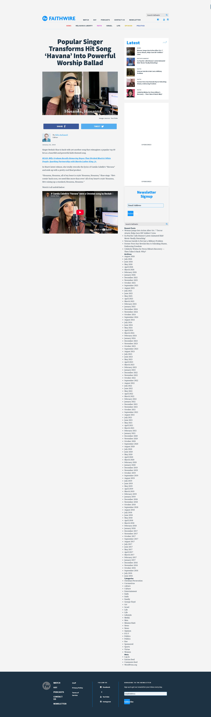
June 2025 (128, 293)
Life (118, 26)
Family (127, 599)
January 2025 (130, 307)
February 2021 (130, 431)
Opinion (128, 26)
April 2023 (128, 362)
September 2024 (131, 317)
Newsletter (135, 20)
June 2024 (128, 325)
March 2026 (129, 270)
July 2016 (128, 573)
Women (127, 652)
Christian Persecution (133, 581)
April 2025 (128, 299)
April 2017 (128, 552)
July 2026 (128, 259)
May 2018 (128, 518)
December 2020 (131, 436)
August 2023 (129, 351)
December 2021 (131, 404)
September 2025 (131, 285)
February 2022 (130, 399)
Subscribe (130, 213)
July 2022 (128, 386)
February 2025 (130, 304)
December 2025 (131, 278)
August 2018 (129, 510)
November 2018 (131, 502)
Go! (94, 20)
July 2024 (128, 322)
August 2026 (129, 256)
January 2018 (130, 528)
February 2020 (130, 462)
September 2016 (131, 571)
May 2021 (128, 423)
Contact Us (119, 20)
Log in (127, 657)
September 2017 (131, 539)
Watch (86, 20)
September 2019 (131, 476)
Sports (127, 647)
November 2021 (131, 407)
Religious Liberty (84, 26)
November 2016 (131, 565)
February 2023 (130, 367)
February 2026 (130, 272)
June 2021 (128, 420)
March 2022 (129, 396)
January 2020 (130, 465)
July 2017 (128, 544)
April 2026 (128, 267)
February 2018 (130, 526)
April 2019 (128, 489)
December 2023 (131, 341)
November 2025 (131, 280)
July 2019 (128, 481)
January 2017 (130, 560)
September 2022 (131, 381)
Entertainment (130, 591)
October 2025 (130, 283)
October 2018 (130, 505)
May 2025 (128, 296)
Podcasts (105, 20)
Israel (109, 26)
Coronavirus (129, 583)
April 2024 (128, 330)
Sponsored (128, 644)
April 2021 (128, 425)
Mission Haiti (129, 623)
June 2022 (128, 388)
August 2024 (129, 320)
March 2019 (129, 491)
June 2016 (128, 576)
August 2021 (129, 415)
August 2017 (129, 542)
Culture (127, 589)
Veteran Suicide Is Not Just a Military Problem (143, 241)
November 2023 (131, 344)
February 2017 (130, 557)
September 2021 (131, 412)
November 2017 (131, 534)
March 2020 (129, 460)
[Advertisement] (146, 129)
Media (127, 618)
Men (126, 620)
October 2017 (130, 536)
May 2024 (128, 328)
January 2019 (130, 497)
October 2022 (130, 378)
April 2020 (128, 457)
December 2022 (131, 373)
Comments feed (130, 662)
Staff (74, 683)
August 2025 (129, 288)
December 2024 (131, 309)
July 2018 (128, 513)
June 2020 (128, 452)
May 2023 (128, 359)
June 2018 (128, 515)
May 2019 (128, 486)
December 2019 (131, 468)
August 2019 (129, 478)
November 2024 (131, 312)
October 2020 (130, 441)
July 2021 (128, 417)
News (68, 26)
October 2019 (130, 473)
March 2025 (129, 301)
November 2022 (131, 375)
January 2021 (130, 433)
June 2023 (128, 357)
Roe (126, 641)
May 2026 (128, 264)
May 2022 (128, 391)
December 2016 (131, 563)
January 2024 (130, 338)
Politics (141, 26)
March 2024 (129, 333)
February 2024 (130, 336)
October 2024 (130, 315)
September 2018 (131, 507)
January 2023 (130, 370)
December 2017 (131, 531)
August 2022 (129, 383)
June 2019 (128, 483)
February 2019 (130, 494)
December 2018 (131, 499)
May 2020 (128, 454)
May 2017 (128, 549)
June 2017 (128, 547)
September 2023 (131, 349)
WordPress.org (130, 665)
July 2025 (128, 291)
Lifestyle (128, 615)
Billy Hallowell (61, 135)
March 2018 (129, 523)
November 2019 (131, 470)
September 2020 (131, 444)
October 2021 (130, 410)
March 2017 (129, 555)
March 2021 (129, 428)
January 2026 (130, 275)
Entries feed (129, 659)
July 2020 (128, 449)
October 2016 (130, 568)
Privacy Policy (77, 688)
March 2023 (129, 365)
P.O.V (126, 634)
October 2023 (130, 346)
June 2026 (128, 262)
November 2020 (131, 439)
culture (127, 586)
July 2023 (128, 354)
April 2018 (128, 520)
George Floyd (130, 602)
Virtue (127, 649)
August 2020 (129, 447)
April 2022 (128, 394)
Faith (99, 26)
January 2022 (130, 402)
